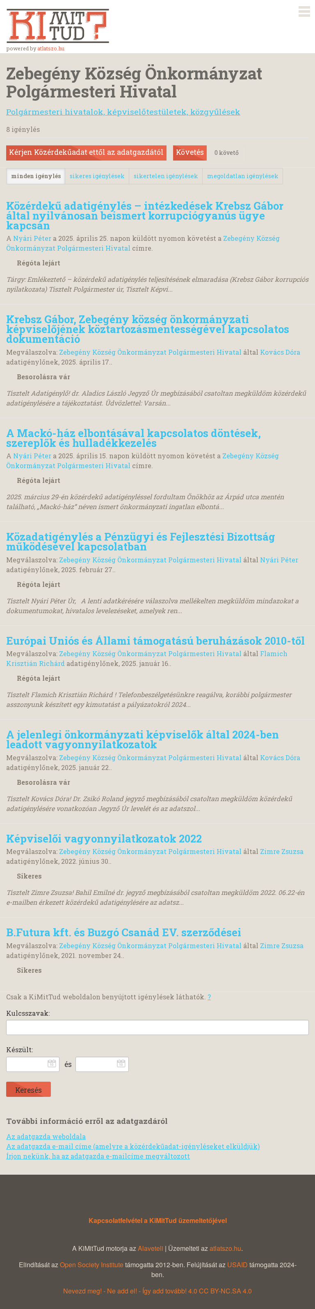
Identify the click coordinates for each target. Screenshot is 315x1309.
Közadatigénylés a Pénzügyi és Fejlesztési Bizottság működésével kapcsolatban (140, 541)
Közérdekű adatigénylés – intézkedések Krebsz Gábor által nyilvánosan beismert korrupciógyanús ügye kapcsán (144, 215)
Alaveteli (150, 1248)
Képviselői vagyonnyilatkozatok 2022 (104, 838)
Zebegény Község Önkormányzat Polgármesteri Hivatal (150, 352)
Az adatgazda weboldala (46, 1136)
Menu (304, 10)
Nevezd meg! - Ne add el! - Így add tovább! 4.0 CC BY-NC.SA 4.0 (157, 1290)
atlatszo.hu (50, 48)
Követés (190, 152)
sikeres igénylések (97, 176)
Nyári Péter (32, 238)
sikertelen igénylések (166, 176)
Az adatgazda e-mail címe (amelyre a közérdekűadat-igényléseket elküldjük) (133, 1146)
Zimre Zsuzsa (282, 851)
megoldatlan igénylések (242, 176)
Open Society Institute (91, 1264)
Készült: (19, 1049)
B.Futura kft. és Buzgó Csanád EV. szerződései (123, 932)
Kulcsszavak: (28, 1013)
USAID (237, 1264)
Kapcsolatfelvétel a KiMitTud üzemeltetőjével (158, 1220)
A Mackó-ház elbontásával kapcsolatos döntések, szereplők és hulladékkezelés (133, 438)
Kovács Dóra (280, 352)
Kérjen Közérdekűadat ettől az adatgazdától (86, 152)
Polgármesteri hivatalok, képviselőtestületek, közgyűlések (123, 111)
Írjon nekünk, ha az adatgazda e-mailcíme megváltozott (98, 1156)
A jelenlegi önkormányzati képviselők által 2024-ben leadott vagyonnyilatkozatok (142, 739)
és (68, 1064)
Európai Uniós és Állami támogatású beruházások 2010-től (155, 641)
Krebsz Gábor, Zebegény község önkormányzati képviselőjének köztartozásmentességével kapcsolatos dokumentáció (147, 329)
